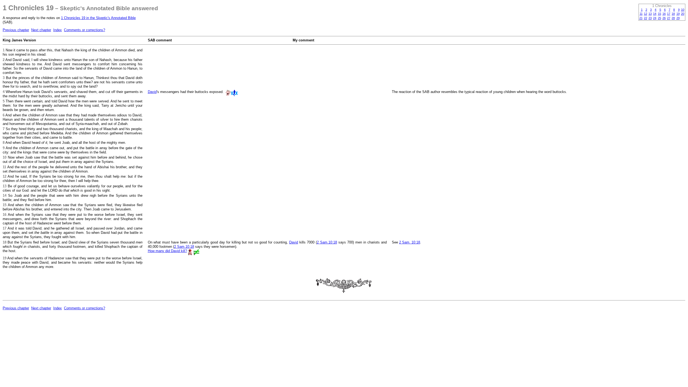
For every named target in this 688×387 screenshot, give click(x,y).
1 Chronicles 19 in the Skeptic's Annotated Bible (98, 18)
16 (664, 13)
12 (645, 13)
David (152, 92)
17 (668, 13)
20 (682, 13)
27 (668, 18)
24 (654, 18)
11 (641, 13)
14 (654, 13)
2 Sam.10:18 (327, 242)
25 (659, 18)
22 (645, 18)
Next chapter (41, 30)
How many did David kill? (167, 251)
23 (650, 18)
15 (659, 13)
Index (57, 30)
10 (682, 9)
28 (673, 18)
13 (650, 13)
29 (678, 18)
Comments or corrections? (84, 30)
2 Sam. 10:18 (409, 242)
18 (673, 13)
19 (678, 13)
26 (664, 18)
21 (641, 18)
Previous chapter (16, 30)
